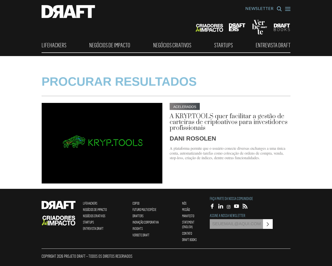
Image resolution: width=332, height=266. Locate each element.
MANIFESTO (188, 216)
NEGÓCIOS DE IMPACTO (109, 45)
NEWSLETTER (259, 9)
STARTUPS (223, 45)
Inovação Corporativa (145, 222)
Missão (186, 209)
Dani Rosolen (193, 138)
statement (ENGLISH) (188, 224)
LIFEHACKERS (54, 45)
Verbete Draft (140, 235)
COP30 (136, 203)
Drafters (137, 216)
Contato (187, 233)
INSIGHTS (137, 228)
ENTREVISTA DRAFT (273, 45)
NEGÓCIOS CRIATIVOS (172, 45)
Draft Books (189, 239)
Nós (184, 203)
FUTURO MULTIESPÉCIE (144, 209)
